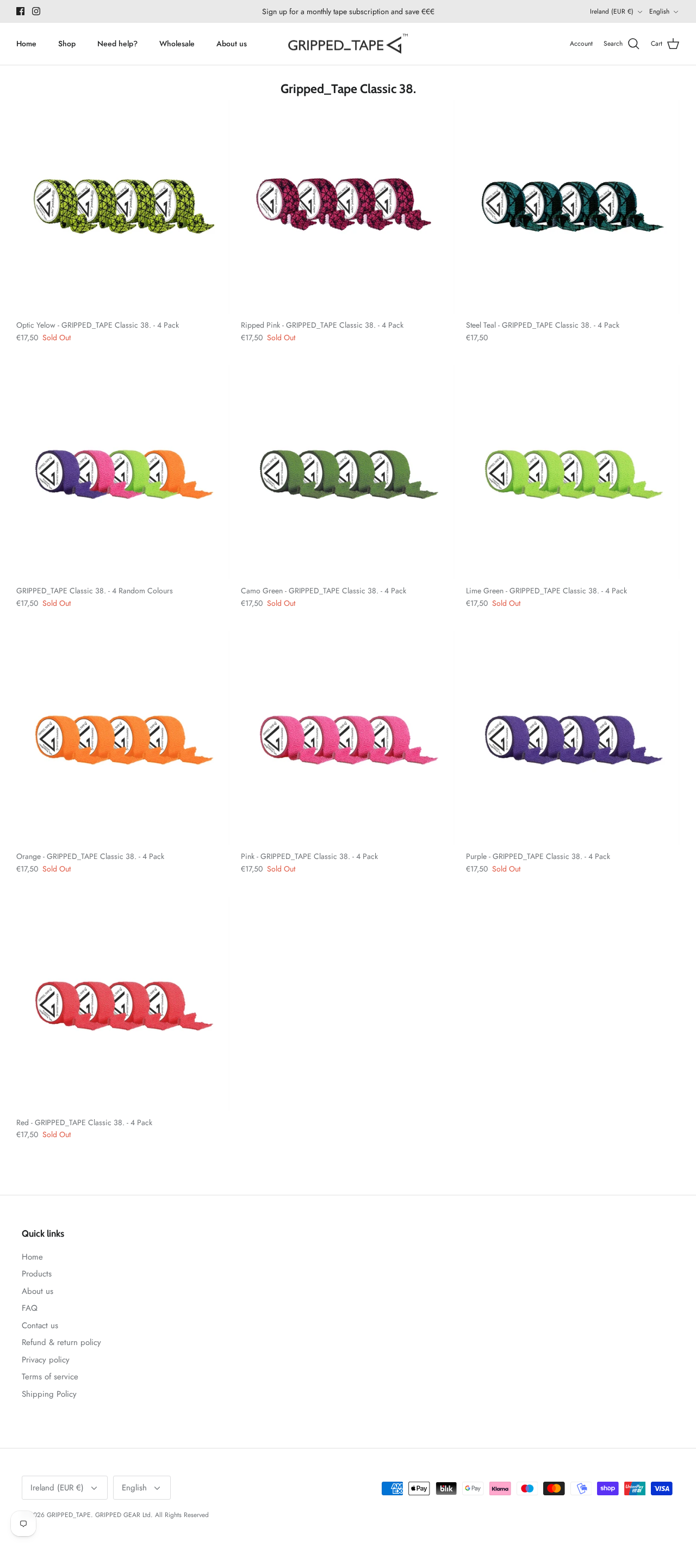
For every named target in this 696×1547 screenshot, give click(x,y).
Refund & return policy (61, 1342)
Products (37, 1274)
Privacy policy (46, 1360)
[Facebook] (20, 11)
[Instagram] (36, 11)
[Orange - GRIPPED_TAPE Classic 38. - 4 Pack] (123, 738)
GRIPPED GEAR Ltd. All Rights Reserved (152, 1515)
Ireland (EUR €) (611, 11)
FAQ (30, 1308)
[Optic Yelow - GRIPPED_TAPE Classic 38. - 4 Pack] (123, 207)
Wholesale (177, 43)
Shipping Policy (49, 1394)
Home (26, 43)
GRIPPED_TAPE (69, 1515)
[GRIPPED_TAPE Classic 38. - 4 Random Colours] (123, 472)
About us (231, 43)
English (659, 11)
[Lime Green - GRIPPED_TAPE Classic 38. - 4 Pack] (573, 472)
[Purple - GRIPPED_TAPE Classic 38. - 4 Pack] (573, 738)
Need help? (117, 43)
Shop (67, 43)
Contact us (40, 1325)
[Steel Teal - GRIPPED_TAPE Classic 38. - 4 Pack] (573, 207)
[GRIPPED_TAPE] (348, 44)
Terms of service (50, 1377)
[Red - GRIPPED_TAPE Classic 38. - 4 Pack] (123, 1003)
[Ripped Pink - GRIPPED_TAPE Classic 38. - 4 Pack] (348, 207)
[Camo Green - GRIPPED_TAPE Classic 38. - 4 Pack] (348, 472)
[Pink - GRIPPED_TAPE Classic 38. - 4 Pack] (348, 738)
